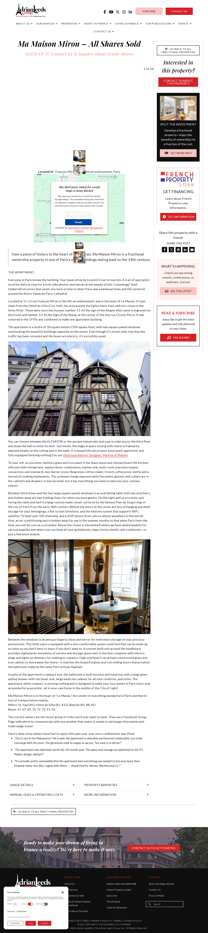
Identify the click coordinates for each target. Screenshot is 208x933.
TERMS (117, 920)
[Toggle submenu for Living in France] (141, 23)
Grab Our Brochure (117, 907)
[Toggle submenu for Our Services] (56, 23)
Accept (78, 222)
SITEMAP (125, 924)
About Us (69, 883)
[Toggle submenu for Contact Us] (113, 31)
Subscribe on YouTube (76, 911)
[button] (105, 12)
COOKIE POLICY (132, 920)
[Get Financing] (178, 179)
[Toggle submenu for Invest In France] (110, 23)
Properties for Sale (74, 895)
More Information (78, 214)
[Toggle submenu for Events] (190, 23)
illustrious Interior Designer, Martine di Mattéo (95, 455)
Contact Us (155, 889)
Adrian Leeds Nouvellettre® (121, 883)
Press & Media (156, 895)
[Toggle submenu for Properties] (79, 23)
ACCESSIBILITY (109, 924)
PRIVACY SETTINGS (77, 920)
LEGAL (81, 924)
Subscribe (112, 895)
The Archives (113, 901)
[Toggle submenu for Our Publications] (174, 23)
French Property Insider (119, 889)
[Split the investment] (178, 108)
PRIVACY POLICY (101, 920)
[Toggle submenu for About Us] (31, 23)
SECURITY (93, 924)
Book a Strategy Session (161, 883)
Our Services (71, 889)
